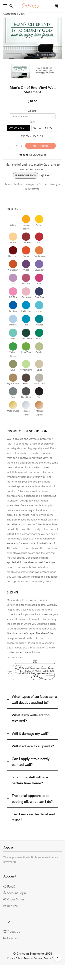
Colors (32, 110)
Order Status (15, 899)
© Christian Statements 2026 (32, 953)
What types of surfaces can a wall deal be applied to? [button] (34, 699)
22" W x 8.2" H (18, 128)
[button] (8, 6)
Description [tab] (26, 175)
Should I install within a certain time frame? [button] (30, 779)
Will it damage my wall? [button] (30, 733)
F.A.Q (11, 886)
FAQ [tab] (47, 175)
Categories (9, 13)
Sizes (32, 122)
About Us (14, 931)
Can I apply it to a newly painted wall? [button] (31, 761)
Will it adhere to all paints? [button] (33, 745)
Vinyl (22, 13)
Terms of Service (33, 958)
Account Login (16, 893)
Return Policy (51, 958)
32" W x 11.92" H (44, 128)
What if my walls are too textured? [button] (30, 717)
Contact (12, 938)
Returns (12, 906)
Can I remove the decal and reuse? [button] (33, 816)
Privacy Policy (14, 958)
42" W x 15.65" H (32, 136)
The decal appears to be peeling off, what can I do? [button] (32, 798)
